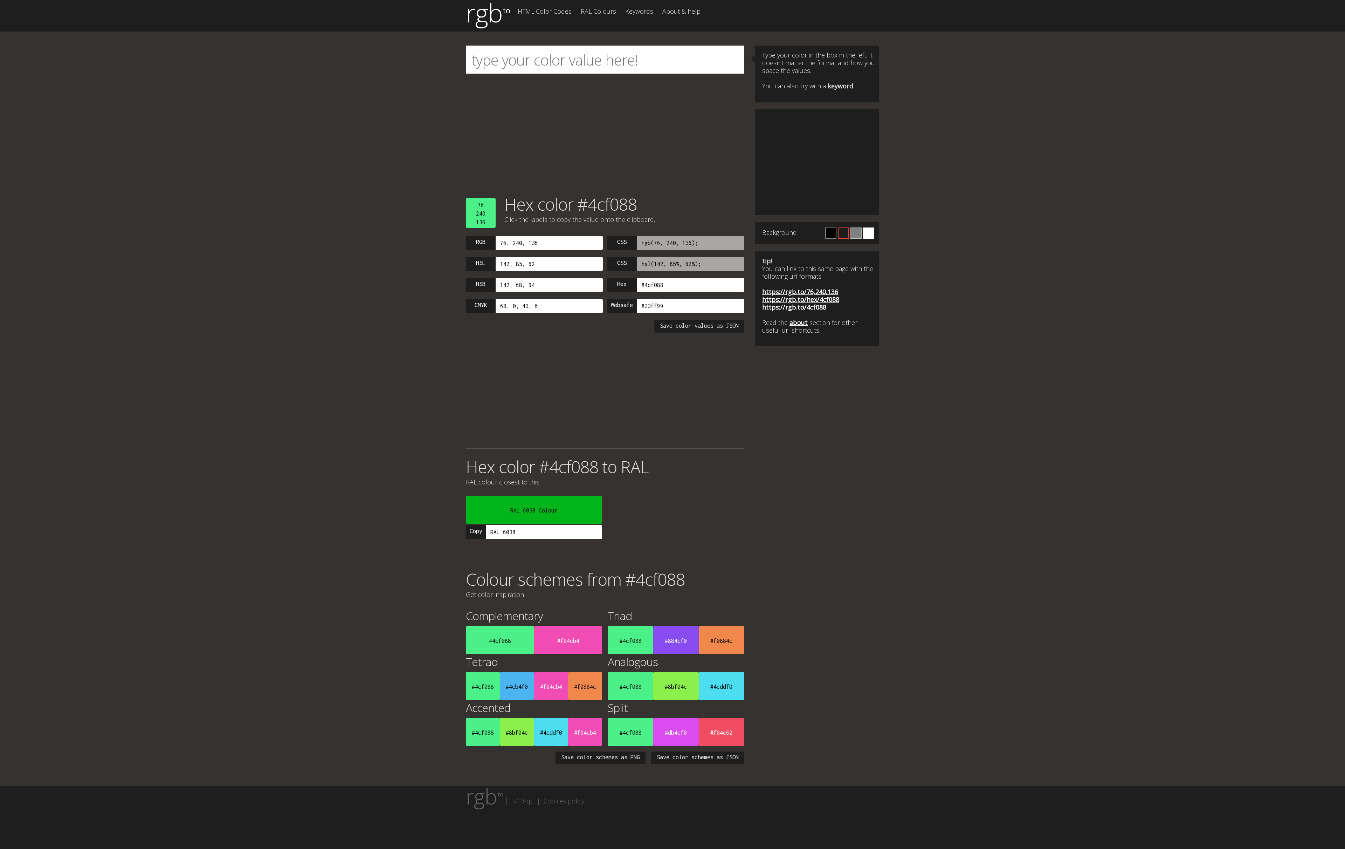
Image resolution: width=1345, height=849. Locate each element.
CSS (622, 242)
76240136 (480, 213)
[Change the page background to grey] (856, 233)
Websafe (622, 305)
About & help (681, 11)
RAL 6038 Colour (534, 510)
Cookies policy (564, 801)
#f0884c (721, 641)
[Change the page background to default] (843, 233)
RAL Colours (598, 11)
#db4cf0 (676, 732)
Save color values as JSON (699, 325)
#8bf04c (676, 687)
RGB (480, 242)
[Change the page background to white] (868, 233)
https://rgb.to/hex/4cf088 (800, 299)
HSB (480, 284)
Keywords (639, 11)
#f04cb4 (568, 641)
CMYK (481, 305)
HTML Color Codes (545, 11)
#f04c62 (721, 732)
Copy (476, 531)
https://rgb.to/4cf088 (794, 307)
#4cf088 (500, 641)
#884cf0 (676, 641)
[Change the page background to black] (830, 233)
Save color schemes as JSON (698, 757)
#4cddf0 (721, 687)
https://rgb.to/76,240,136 (800, 291)
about (798, 322)
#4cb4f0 (517, 687)
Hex (622, 284)
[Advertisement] (605, 130)
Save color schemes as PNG (600, 757)
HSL (480, 263)
